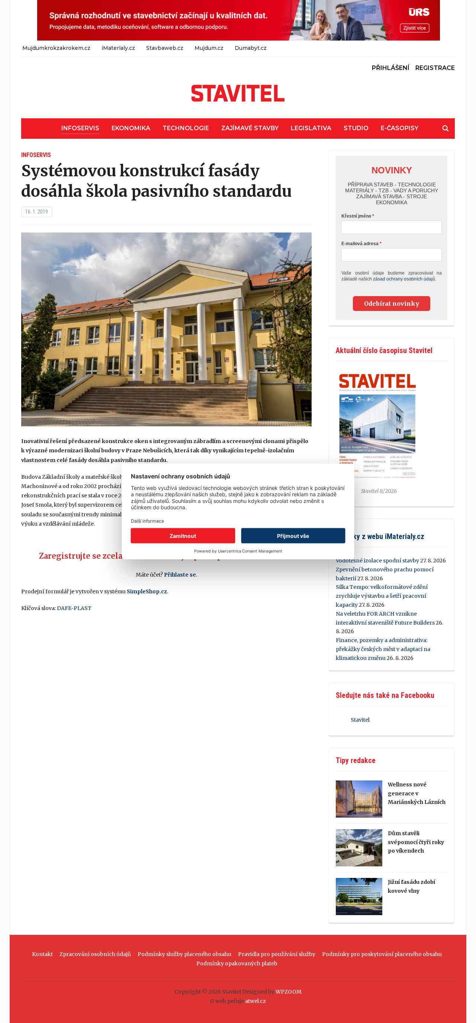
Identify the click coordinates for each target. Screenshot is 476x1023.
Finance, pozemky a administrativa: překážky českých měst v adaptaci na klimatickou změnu (383, 649)
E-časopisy (399, 128)
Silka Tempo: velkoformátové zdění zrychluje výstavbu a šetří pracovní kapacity (382, 596)
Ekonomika (131, 128)
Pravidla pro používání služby (276, 954)
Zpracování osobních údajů (95, 954)
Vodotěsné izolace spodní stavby (377, 560)
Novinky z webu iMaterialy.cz (380, 536)
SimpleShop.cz (147, 591)
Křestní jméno (356, 216)
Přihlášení (390, 67)
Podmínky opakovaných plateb (236, 963)
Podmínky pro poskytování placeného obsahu (382, 954)
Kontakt (42, 954)
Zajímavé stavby (250, 128)
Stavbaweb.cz (164, 48)
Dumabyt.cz (251, 48)
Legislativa (311, 128)
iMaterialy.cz (118, 48)
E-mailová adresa (360, 243)
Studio (356, 128)
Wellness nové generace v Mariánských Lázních (417, 793)
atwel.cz (255, 1001)
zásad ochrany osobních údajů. (404, 279)
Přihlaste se (180, 574)
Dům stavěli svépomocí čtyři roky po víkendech (416, 842)
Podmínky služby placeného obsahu (184, 954)
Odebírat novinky (391, 303)
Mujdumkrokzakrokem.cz (56, 48)
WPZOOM (289, 991)
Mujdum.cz (208, 48)
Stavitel (360, 719)
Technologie (186, 128)
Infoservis (80, 128)
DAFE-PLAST (74, 608)
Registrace (435, 67)
